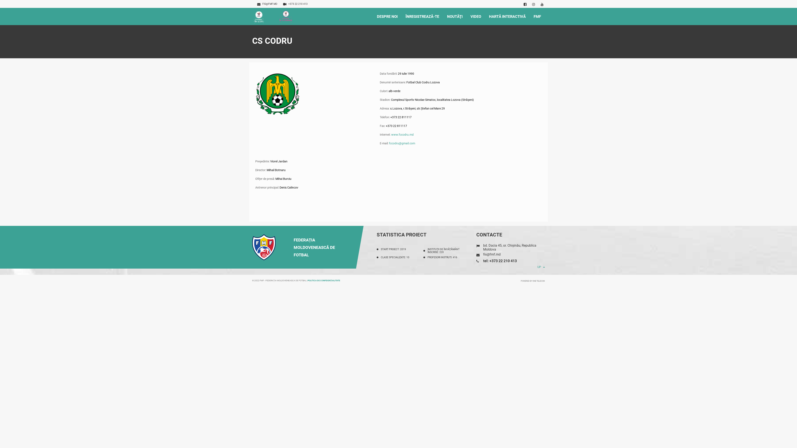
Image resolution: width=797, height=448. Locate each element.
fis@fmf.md (269, 3)
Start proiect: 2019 (393, 249)
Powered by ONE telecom (533, 281)
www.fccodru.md (402, 134)
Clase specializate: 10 (395, 257)
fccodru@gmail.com (402, 143)
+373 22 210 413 (298, 3)
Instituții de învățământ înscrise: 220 (444, 251)
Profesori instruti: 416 (442, 257)
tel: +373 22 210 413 (500, 261)
